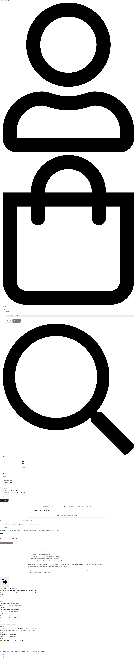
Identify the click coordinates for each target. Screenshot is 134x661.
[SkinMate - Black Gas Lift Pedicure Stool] (11, 603)
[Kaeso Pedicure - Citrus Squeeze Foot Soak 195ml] (13, 597)
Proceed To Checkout (72, 515)
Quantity (2, 538)
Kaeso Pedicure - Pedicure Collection (9, 617)
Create (42, 651)
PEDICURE (46, 511)
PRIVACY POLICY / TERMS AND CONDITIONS (14, 492)
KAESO (40, 511)
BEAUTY (35, 511)
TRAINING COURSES (8, 478)
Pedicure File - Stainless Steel (8, 636)
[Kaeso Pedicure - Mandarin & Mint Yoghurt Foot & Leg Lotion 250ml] (18, 590)
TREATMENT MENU (8, 480)
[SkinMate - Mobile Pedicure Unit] (9, 622)
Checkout (16, 320)
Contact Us (6, 494)
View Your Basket (61, 515)
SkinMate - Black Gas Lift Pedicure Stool (10, 605)
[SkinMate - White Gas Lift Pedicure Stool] (11, 640)
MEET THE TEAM (7, 482)
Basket (9, 320)
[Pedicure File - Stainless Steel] (8, 634)
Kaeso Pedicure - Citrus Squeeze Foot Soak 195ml (13, 599)
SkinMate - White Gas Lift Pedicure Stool (11, 643)
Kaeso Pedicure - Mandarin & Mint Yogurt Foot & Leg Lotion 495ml (17, 630)
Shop (30, 511)
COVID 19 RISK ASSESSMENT (10, 490)
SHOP (4, 476)
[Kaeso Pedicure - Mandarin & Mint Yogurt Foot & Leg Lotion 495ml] (18, 628)
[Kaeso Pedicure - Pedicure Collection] (10, 615)
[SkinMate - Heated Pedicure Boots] (9, 609)
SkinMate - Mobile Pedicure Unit (8, 624)
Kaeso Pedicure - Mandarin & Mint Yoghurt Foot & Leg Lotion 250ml (18, 592)
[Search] (23, 462)
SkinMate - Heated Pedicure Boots (9, 611)
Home (4, 474)
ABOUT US (5, 484)
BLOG (4, 486)
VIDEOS (5, 488)
